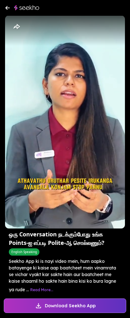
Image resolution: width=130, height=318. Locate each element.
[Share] (16, 26)
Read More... (41, 289)
